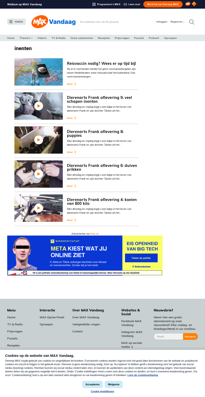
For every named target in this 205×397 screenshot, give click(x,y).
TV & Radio (58, 38)
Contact (77, 331)
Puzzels (139, 38)
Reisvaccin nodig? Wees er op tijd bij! (101, 63)
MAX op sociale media (131, 345)
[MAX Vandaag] (53, 21)
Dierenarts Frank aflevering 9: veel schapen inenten (99, 99)
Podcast (154, 38)
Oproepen (170, 38)
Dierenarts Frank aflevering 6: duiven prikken (102, 167)
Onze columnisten (81, 38)
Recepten (104, 38)
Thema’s (24, 38)
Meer (70, 83)
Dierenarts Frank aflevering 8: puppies (95, 133)
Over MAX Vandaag (85, 317)
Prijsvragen (122, 38)
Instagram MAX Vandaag (131, 334)
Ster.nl (94, 233)
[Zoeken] (191, 22)
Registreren (178, 21)
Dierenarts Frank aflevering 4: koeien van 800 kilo (102, 201)
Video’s (42, 38)
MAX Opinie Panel (52, 317)
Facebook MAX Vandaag (131, 323)
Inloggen (161, 21)
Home (11, 38)
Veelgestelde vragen (86, 324)
